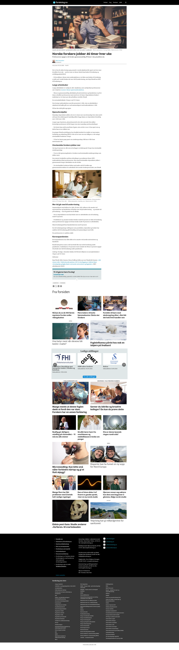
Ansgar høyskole (59, 584)
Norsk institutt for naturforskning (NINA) (89, 633)
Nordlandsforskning (85, 613)
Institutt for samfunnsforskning (62, 620)
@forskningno (110, 538)
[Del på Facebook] (53, 286)
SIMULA (107, 593)
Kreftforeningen (58, 624)
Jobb (120, 2)
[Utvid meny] (126, 2)
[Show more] (77, 280)
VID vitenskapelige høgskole (112, 636)
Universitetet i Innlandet (111, 622)
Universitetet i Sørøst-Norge (112, 628)
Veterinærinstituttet (110, 634)
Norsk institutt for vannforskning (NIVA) (89, 635)
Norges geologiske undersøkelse (87, 621)
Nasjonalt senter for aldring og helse (88, 600)
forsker (62, 283)
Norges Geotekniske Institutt (86, 615)
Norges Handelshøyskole (86, 617)
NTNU (81, 593)
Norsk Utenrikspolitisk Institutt (87, 631)
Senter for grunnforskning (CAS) (113, 597)
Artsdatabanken (58, 588)
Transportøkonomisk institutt (112, 614)
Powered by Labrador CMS (89, 644)
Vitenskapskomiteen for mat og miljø (114, 638)
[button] (55, 365)
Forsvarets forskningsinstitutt (62, 601)
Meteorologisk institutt (60, 630)
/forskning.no (110, 541)
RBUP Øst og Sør (109, 588)
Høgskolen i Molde (59, 610)
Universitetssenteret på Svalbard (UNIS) (115, 630)
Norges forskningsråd (85, 619)
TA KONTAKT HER (58, 274)
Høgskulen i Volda (59, 614)
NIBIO (56, 634)
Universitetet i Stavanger (111, 626)
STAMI (107, 602)
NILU (56, 639)
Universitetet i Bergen (111, 620)
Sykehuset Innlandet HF (111, 610)
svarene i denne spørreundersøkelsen (72, 90)
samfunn (55, 283)
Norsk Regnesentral (84, 627)
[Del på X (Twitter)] (56, 286)
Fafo (56, 595)
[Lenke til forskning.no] (76, 2)
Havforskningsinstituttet (60, 608)
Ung (110, 2)
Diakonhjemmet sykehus (60, 590)
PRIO (107, 586)
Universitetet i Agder (110, 618)
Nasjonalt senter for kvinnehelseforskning (90, 604)
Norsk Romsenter (84, 629)
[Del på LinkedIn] (58, 286)
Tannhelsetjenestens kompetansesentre (115, 612)
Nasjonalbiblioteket (84, 595)
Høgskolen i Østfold (59, 612)
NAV (56, 632)
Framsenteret (58, 602)
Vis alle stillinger (89, 377)
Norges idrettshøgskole (85, 623)
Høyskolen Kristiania (59, 618)
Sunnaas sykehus (109, 608)
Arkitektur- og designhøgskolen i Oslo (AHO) (65, 586)
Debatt (106, 2)
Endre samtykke (60, 575)
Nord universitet (84, 611)
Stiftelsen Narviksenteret (111, 606)
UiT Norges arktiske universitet (113, 616)
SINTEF (107, 595)
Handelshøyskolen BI (60, 606)
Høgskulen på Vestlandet (60, 616)
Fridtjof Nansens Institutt (60, 604)
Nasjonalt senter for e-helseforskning (88, 602)
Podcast (115, 2)
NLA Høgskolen (84, 584)
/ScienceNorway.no (111, 547)
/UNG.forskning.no (111, 544)
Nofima (82, 609)
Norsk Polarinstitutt (84, 625)
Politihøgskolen (109, 584)
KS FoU (56, 622)
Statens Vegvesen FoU (111, 604)
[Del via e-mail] (61, 286)
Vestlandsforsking (110, 632)
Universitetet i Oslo (110, 624)
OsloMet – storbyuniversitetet (87, 637)
